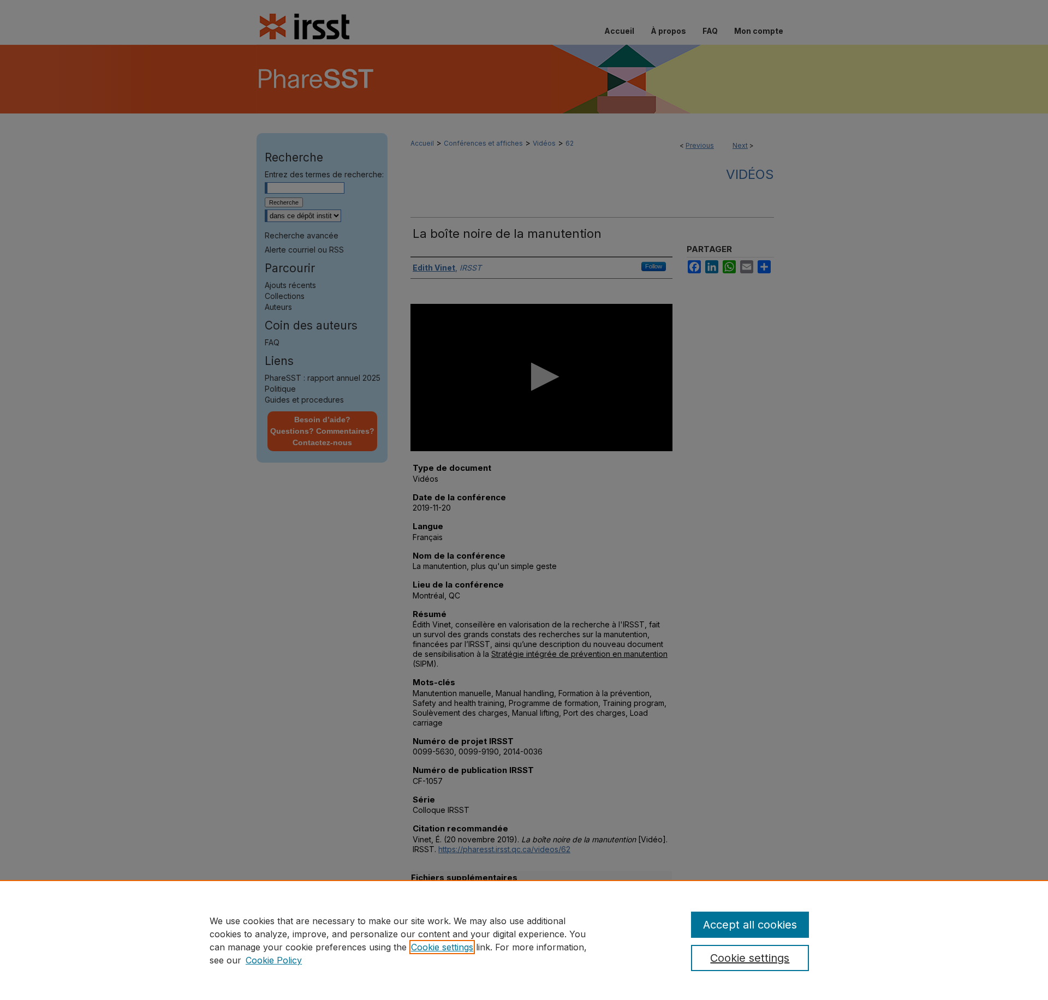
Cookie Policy (274, 960)
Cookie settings (442, 947)
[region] (524, 940)
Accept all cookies (750, 924)
